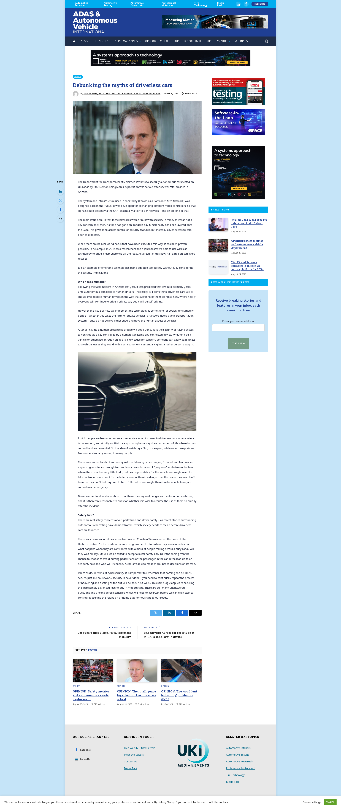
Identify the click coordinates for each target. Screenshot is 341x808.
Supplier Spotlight (187, 41)
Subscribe (260, 4)
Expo (209, 41)
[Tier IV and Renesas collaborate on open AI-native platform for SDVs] (218, 267)
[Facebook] (60, 209)
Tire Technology (200, 4)
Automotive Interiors (81, 4)
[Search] (266, 41)
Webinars (241, 41)
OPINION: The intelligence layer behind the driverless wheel (136, 695)
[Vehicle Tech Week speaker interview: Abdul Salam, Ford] (218, 224)
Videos (164, 41)
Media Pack (220, 4)
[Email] (60, 218)
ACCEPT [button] (330, 801)
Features (102, 41)
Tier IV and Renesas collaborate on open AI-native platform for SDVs (247, 265)
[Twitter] (60, 200)
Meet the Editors (134, 754)
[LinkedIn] (60, 191)
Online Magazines (125, 41)
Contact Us (130, 761)
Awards (222, 41)
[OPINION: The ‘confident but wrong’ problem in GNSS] (181, 670)
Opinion (150, 41)
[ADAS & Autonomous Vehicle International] (95, 22)
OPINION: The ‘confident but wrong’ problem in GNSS (179, 695)
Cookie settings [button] (312, 802)
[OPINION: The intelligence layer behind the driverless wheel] (137, 670)
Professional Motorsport (169, 4)
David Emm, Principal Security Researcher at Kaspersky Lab (121, 93)
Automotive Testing (110, 4)
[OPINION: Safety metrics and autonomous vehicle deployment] (93, 670)
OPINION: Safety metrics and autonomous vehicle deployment (91, 695)
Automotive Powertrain (137, 4)
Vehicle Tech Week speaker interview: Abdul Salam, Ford (249, 223)
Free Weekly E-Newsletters (139, 748)
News (84, 41)
